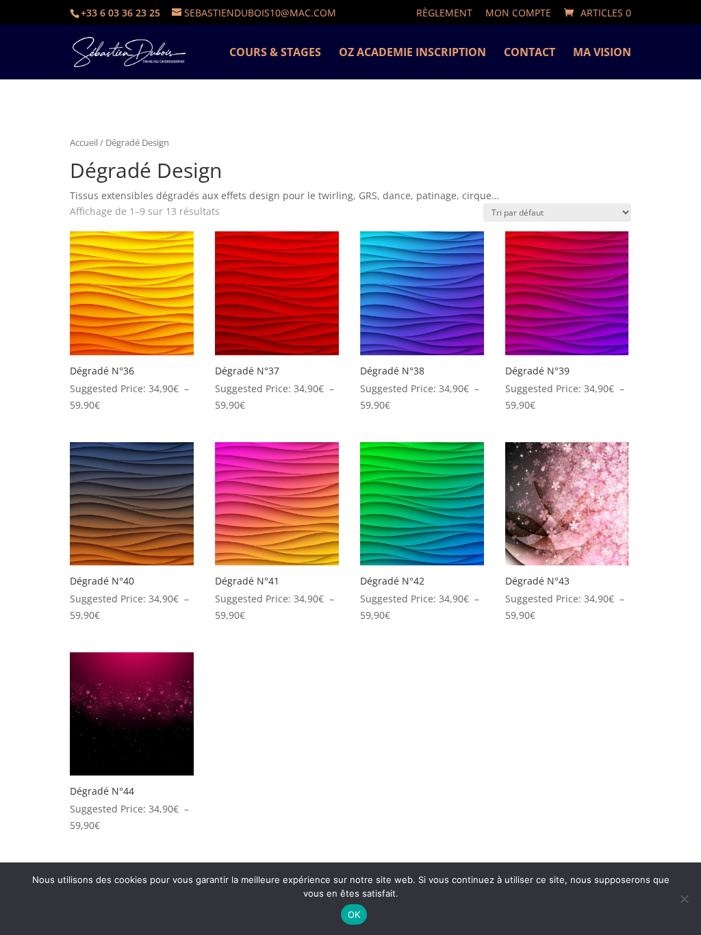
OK (354, 914)
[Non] (684, 899)
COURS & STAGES (275, 53)
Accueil (84, 142)
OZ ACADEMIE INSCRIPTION (412, 53)
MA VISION (602, 53)
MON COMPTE (518, 13)
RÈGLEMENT (444, 13)
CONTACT (529, 53)
